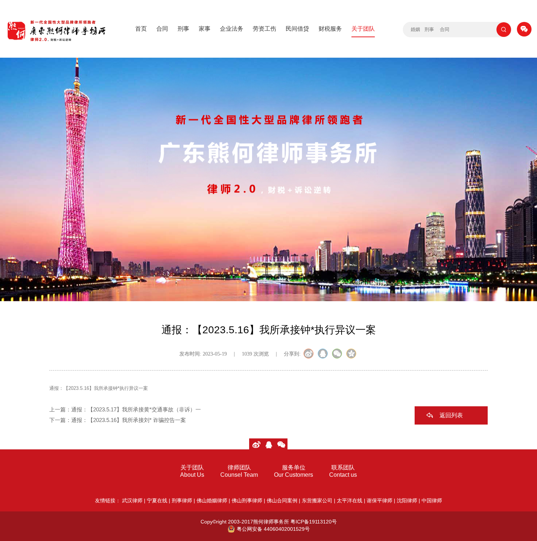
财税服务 (330, 29)
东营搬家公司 (317, 500)
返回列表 (451, 415)
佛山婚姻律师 (212, 500)
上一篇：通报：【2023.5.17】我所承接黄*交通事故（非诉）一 (125, 409)
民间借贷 (297, 29)
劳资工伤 (264, 29)
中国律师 (432, 500)
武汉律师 (132, 500)
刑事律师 (182, 500)
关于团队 (363, 29)
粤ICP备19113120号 (313, 522)
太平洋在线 (349, 500)
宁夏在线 (157, 500)
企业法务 (231, 29)
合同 (162, 29)
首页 (141, 29)
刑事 (183, 29)
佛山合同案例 (282, 500)
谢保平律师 (379, 500)
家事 (204, 29)
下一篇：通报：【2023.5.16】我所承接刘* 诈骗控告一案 (117, 420)
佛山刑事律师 (247, 500)
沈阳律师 (407, 500)
